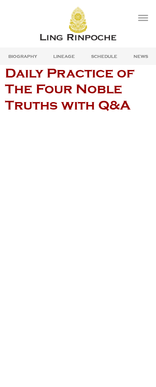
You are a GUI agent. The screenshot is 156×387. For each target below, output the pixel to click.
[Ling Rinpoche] (78, 23)
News (141, 56)
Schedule (104, 56)
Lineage (64, 56)
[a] (143, 18)
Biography (22, 56)
